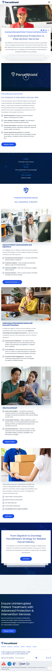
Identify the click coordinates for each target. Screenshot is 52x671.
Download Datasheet (11, 282)
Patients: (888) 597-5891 (22, 654)
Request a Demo (8, 144)
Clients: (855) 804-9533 (8, 654)
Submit (36, 658)
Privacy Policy (41, 667)
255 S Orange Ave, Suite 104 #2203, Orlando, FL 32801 (16, 652)
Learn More (8, 516)
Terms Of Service (5, 669)
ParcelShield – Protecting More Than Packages (10, 2)
